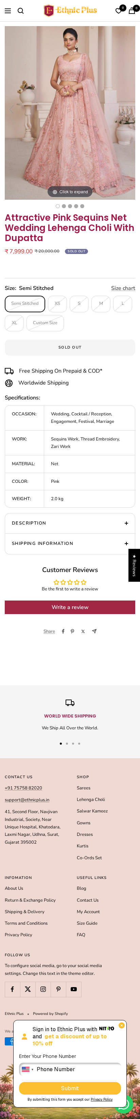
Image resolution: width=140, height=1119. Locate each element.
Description (29, 523)
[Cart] (131, 10)
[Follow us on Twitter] (27, 989)
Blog (81, 888)
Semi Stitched (25, 303)
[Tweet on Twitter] (83, 631)
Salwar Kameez (92, 811)
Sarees (83, 788)
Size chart (123, 288)
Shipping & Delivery (25, 912)
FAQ (81, 935)
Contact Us (88, 900)
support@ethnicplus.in (27, 800)
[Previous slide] (11, 109)
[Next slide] (128, 109)
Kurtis (82, 846)
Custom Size (45, 323)
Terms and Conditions (26, 923)
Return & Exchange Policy (30, 900)
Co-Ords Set (89, 858)
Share (49, 631)
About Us (14, 888)
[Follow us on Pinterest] (58, 989)
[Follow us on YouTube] (73, 989)
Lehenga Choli (91, 800)
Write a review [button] (70, 607)
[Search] (21, 11)
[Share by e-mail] (94, 631)
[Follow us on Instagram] (43, 989)
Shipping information (42, 544)
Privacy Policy (18, 935)
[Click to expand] (70, 113)
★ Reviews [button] (134, 565)
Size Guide (87, 923)
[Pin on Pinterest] (72, 631)
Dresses (85, 834)
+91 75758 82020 (23, 788)
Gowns (83, 823)
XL (14, 323)
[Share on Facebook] (63, 631)
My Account (88, 912)
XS (57, 303)
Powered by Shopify (50, 1013)
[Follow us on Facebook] (12, 989)
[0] (119, 11)
